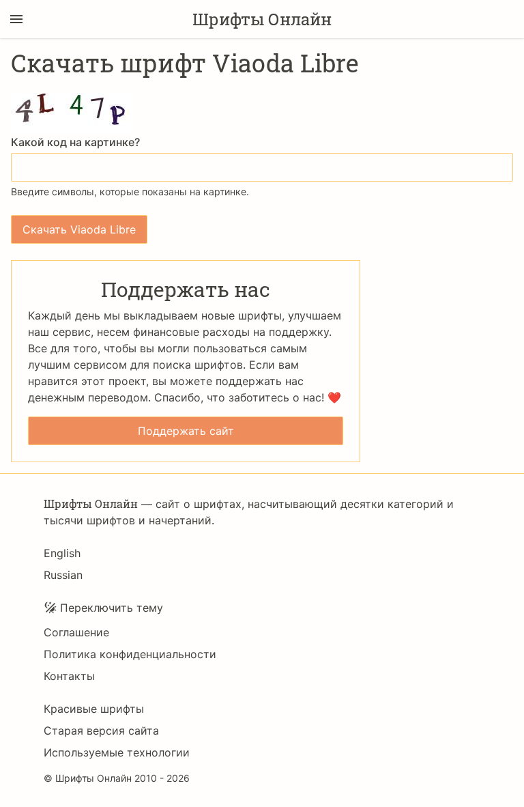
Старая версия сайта (101, 730)
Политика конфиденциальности (130, 654)
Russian (63, 575)
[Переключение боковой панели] (16, 19)
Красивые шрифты (94, 709)
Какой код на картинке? (75, 142)
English (62, 553)
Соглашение (76, 632)
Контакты (69, 676)
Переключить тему (111, 607)
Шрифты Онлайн (262, 19)
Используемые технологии (117, 752)
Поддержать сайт (186, 431)
